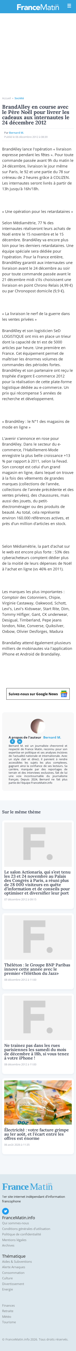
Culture (7, 1278)
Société (19, 98)
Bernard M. (16, 133)
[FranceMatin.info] (38, 7)
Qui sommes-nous (15, 1223)
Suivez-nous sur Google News (33, 694)
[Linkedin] (19, 741)
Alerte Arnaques (13, 1267)
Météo (6, 1317)
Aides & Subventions (17, 1262)
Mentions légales (14, 1240)
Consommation (13, 1273)
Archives (8, 1245)
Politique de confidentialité (21, 1234)
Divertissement (13, 1284)
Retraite (7, 1311)
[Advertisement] (38, 56)
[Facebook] (12, 741)
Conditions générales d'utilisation (26, 1229)
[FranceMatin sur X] (5, 1211)
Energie (7, 1289)
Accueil (6, 98)
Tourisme (9, 1322)
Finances (8, 1305)
